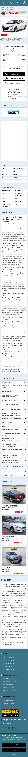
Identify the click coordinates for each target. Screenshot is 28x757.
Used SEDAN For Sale (9, 663)
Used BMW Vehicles (8, 678)
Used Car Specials (8, 700)
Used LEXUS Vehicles (9, 690)
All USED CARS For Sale (9, 657)
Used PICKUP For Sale (9, 660)
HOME (2, 7)
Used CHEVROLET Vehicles (10, 681)
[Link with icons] (2, 728)
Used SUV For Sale (8, 666)
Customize (14, 754)
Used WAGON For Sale (9, 669)
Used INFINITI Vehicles (9, 687)
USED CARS (9, 7)
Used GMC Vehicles (8, 684)
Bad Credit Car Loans (8, 703)
